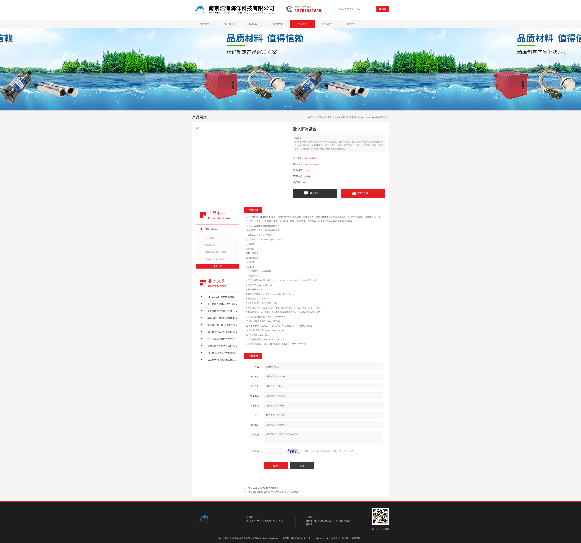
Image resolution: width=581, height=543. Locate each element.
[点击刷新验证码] (293, 451)
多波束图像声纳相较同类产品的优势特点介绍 (222, 311)
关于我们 (229, 24)
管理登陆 (356, 538)
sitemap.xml (322, 538)
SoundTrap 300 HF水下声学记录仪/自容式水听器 (276, 492)
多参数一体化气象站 (214, 259)
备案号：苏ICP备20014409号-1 (298, 538)
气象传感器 (339, 117)
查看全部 (217, 266)
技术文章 (278, 24)
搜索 (384, 9)
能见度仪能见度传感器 (215, 252)
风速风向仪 (210, 245)
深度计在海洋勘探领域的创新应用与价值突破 (222, 325)
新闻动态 (253, 24)
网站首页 (204, 24)
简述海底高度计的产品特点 (221, 338)
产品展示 (302, 24)
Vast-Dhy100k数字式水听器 (266, 488)
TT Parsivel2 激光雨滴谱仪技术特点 (222, 297)
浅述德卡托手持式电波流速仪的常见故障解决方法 (222, 359)
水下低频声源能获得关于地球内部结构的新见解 (222, 304)
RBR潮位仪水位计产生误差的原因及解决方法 (222, 352)
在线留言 (327, 24)
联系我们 (351, 24)
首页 (319, 117)
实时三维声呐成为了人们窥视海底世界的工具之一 (222, 345)
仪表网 (345, 538)
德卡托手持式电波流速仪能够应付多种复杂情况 (222, 331)
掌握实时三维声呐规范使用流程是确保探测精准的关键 (222, 318)
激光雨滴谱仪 (353, 117)
